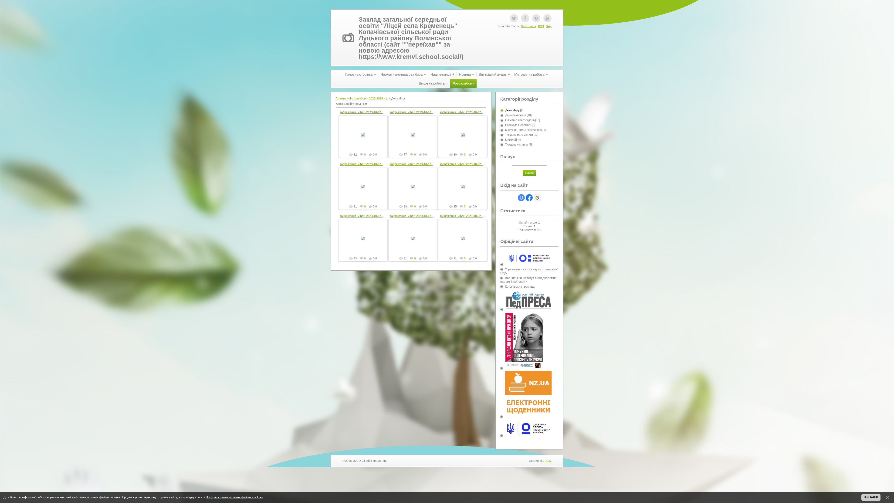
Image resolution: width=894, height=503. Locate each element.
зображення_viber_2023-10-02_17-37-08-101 (370, 216)
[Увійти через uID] (521, 197)
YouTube (547, 18)
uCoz (548, 460)
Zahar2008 (365, 138)
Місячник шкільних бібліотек (523, 130)
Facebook (525, 18)
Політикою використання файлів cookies (234, 497)
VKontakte (536, 18)
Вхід (549, 26)
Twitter (514, 18)
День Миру (512, 110)
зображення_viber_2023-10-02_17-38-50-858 (420, 112)
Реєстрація (528, 26)
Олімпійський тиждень (520, 120)
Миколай (511, 139)
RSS (541, 26)
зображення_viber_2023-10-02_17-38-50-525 (370, 164)
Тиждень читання (516, 144)
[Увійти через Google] (537, 197)
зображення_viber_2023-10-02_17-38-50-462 (420, 164)
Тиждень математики (519, 134)
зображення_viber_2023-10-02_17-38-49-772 (470, 164)
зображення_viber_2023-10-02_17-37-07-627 (470, 216)
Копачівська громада (520, 286)
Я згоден (871, 497)
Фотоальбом (357, 98)
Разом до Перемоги (518, 125)
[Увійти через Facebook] (529, 197)
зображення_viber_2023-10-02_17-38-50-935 (370, 112)
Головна (340, 98)
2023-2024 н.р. (378, 98)
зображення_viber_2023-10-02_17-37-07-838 (420, 216)
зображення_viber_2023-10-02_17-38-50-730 (470, 112)
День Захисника (515, 115)
